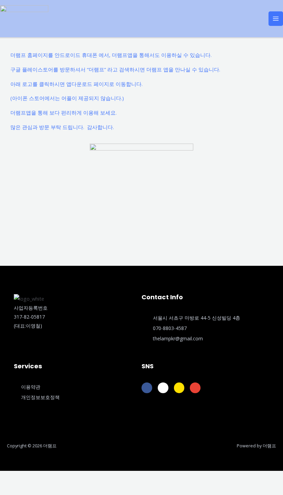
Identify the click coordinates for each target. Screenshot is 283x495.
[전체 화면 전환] (26, 477)
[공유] (44, 477)
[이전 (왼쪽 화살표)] (8, 489)
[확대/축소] (8, 477)
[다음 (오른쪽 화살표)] (26, 489)
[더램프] (24, 17)
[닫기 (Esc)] (62, 477)
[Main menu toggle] (276, 18)
